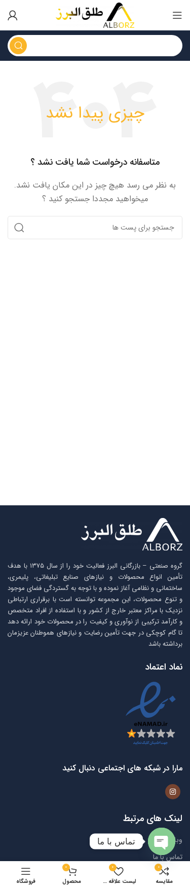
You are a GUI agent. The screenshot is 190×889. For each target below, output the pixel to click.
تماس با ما (167, 857)
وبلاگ (173, 839)
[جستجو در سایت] (18, 45)
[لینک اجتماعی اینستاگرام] (172, 791)
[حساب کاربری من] (13, 15)
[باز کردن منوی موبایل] (177, 15)
